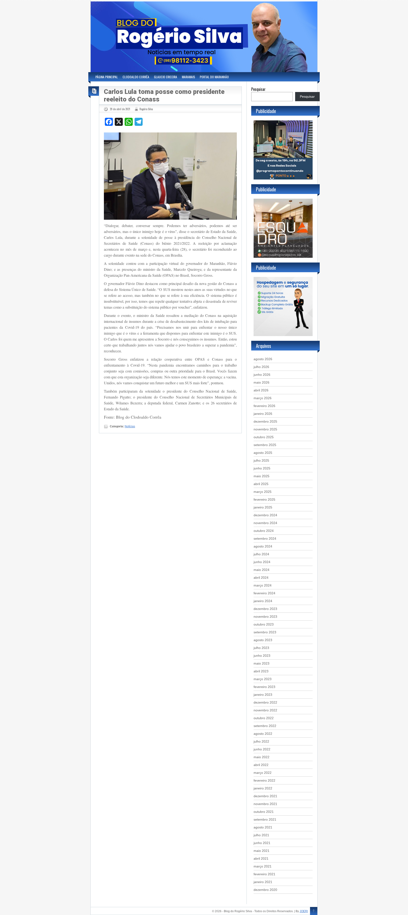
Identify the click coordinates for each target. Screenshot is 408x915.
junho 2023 (262, 655)
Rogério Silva (146, 109)
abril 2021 (261, 858)
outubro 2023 (264, 624)
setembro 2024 (265, 538)
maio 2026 (261, 382)
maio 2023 (261, 663)
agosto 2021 (263, 827)
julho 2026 (261, 367)
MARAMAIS (188, 76)
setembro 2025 (265, 445)
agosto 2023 (263, 640)
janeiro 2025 (263, 507)
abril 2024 (261, 577)
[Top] (313, 911)
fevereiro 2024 (264, 593)
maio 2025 (261, 476)
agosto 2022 (263, 734)
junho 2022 (262, 749)
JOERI (304, 911)
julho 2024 (261, 554)
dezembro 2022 (265, 702)
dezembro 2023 (265, 609)
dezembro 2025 (265, 421)
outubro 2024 (264, 531)
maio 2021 (261, 851)
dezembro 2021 (265, 796)
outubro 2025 (264, 437)
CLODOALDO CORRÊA (136, 76)
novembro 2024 (265, 523)
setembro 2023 (265, 632)
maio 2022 (261, 757)
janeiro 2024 (263, 601)
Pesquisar (258, 89)
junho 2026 (262, 375)
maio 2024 (261, 570)
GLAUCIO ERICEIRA (165, 76)
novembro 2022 (265, 710)
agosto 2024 (263, 546)
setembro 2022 (265, 726)
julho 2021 (261, 835)
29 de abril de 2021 (120, 109)
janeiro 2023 (263, 694)
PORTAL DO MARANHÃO (214, 76)
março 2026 (263, 398)
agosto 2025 (263, 453)
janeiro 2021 (263, 882)
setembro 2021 (265, 819)
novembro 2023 (265, 616)
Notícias (130, 426)
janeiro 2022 (263, 788)
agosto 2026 (263, 359)
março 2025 (263, 492)
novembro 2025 (265, 429)
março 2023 (263, 679)
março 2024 (263, 585)
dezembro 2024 (265, 515)
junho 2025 (262, 468)
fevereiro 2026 (264, 406)
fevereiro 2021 (264, 874)
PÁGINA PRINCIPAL (106, 76)
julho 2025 (261, 460)
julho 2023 (261, 648)
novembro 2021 (265, 804)
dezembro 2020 (265, 890)
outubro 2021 (264, 812)
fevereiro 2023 (264, 687)
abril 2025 (261, 484)
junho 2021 (262, 843)
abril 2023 (261, 671)
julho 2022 (261, 741)
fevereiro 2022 (264, 780)
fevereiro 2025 (264, 499)
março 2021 (263, 866)
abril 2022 (261, 765)
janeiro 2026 (263, 414)
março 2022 (263, 773)
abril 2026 (261, 390)
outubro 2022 (264, 718)
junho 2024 (262, 562)
